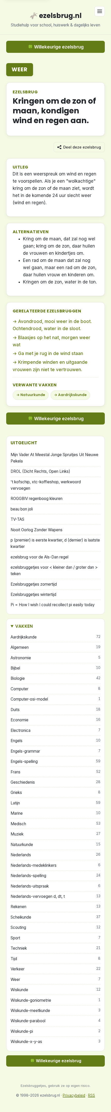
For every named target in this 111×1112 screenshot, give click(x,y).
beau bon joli (22, 509)
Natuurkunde (32, 394)
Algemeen (55, 647)
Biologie (55, 678)
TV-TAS (17, 519)
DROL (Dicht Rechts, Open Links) (40, 471)
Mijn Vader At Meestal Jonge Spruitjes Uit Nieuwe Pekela (54, 458)
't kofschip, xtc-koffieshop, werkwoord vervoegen (46, 485)
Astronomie (55, 657)
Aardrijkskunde (72, 394)
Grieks (55, 792)
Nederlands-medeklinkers (55, 865)
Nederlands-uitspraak (55, 886)
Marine (55, 813)
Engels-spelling (55, 761)
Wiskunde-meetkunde (55, 1010)
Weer (20, 69)
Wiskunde (55, 989)
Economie (55, 719)
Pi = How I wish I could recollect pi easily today (53, 604)
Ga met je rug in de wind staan (50, 353)
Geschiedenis (55, 782)
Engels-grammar (55, 751)
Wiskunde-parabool (55, 1020)
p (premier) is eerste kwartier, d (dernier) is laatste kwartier (55, 543)
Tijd (55, 958)
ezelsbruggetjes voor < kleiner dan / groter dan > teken (54, 570)
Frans (55, 772)
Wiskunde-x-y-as (55, 1041)
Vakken (24, 626)
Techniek (55, 948)
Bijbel (55, 668)
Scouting (55, 927)
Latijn (55, 803)
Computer (55, 688)
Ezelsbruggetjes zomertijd (34, 584)
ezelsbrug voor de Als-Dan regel (39, 557)
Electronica (55, 730)
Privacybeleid (74, 1095)
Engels (55, 740)
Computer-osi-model (55, 699)
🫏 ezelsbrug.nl (55, 15)
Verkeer (55, 969)
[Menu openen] (99, 11)
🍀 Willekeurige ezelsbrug (56, 47)
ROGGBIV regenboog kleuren (36, 498)
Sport (55, 938)
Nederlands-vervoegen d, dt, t (55, 896)
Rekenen (55, 906)
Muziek (55, 834)
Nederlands (55, 854)
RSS (91, 1095)
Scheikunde (55, 917)
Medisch (55, 823)
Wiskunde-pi (55, 1031)
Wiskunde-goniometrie (55, 1000)
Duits (55, 709)
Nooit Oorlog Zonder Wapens (36, 529)
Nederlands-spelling (55, 875)
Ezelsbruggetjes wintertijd (33, 594)
